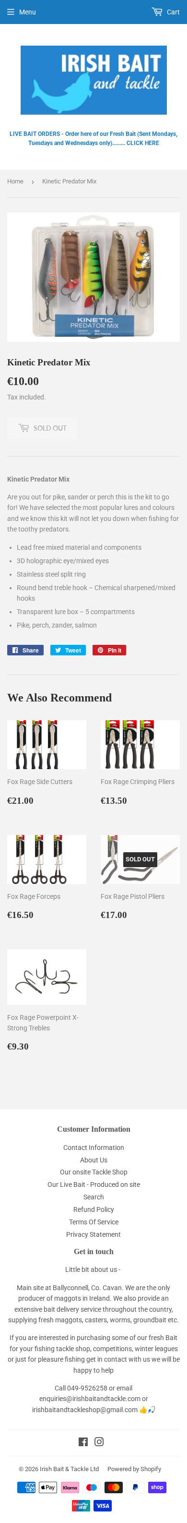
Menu (27, 12)
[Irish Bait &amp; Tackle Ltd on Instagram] (99, 1443)
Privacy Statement (93, 1234)
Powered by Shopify (134, 1469)
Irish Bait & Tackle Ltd (69, 1469)
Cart (172, 12)
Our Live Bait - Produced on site (93, 1184)
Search (93, 1197)
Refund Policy (93, 1209)
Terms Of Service (93, 1222)
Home (15, 181)
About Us (93, 1160)
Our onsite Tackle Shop (94, 1172)
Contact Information (93, 1147)
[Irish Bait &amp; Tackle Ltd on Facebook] (83, 1443)
